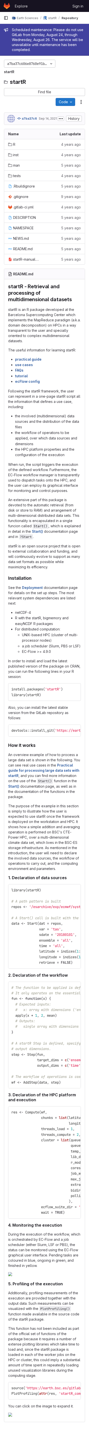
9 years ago (71, 196)
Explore (21, 6)
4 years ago (71, 144)
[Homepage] (7, 6)
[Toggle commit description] (61, 118)
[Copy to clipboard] (75, 689)
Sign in (77, 6)
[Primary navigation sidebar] (6, 18)
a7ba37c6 (29, 118)
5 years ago (71, 165)
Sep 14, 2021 (48, 118)
